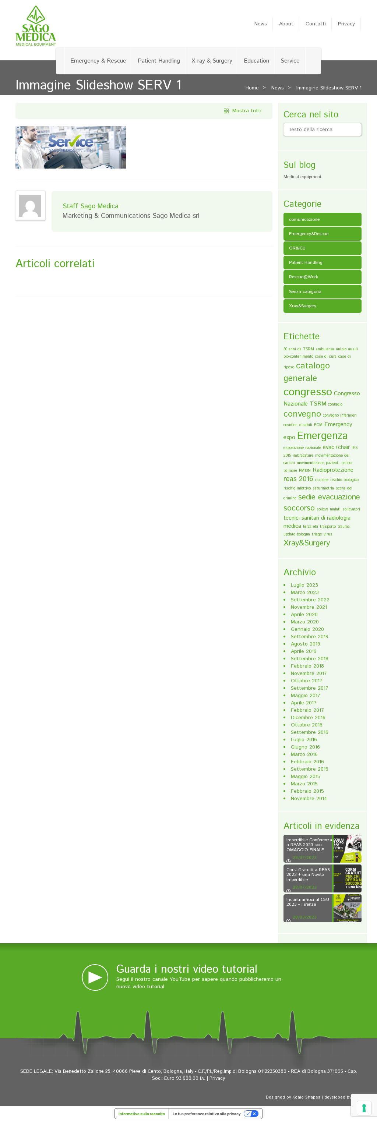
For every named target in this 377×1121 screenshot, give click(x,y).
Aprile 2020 (304, 614)
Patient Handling (159, 61)
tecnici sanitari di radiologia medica (316, 522)
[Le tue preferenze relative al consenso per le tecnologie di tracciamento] (364, 1108)
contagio (335, 404)
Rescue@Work (303, 277)
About (286, 24)
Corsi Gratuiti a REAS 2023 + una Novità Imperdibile (308, 875)
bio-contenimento (298, 357)
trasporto (328, 527)
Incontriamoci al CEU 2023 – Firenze (307, 902)
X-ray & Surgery (211, 61)
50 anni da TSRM (298, 349)
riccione (321, 480)
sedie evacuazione (329, 497)
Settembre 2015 (309, 769)
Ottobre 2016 (307, 725)
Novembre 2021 (309, 607)
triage (317, 534)
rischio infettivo (297, 488)
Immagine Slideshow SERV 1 (329, 88)
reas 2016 (298, 479)
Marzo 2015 (304, 784)
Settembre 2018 (309, 658)
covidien (290, 425)
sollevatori (351, 509)
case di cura (326, 357)
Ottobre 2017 (307, 681)
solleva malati (329, 509)
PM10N (305, 471)
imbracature (303, 456)
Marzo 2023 (305, 592)
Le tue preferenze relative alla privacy (207, 1113)
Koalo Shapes (306, 1097)
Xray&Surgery (302, 306)
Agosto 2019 (305, 644)
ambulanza (325, 349)
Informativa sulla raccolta (142, 1113)
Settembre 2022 (310, 600)
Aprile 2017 (304, 703)
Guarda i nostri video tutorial (186, 969)
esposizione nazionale (302, 448)
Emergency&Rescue (308, 234)
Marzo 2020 (305, 622)
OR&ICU (297, 248)
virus (328, 534)
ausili (353, 349)
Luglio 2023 (304, 585)
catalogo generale (306, 372)
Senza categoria (305, 292)
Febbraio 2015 (307, 791)
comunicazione (304, 219)
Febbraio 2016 (307, 761)
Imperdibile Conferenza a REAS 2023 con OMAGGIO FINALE (309, 845)
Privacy (346, 24)
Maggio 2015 (305, 776)
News (260, 24)
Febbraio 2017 (307, 710)
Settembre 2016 (309, 732)
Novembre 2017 (309, 673)
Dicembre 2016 (308, 717)
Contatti (316, 24)
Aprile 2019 (304, 651)
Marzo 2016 (304, 754)
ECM (318, 425)
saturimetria (323, 488)
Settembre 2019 (309, 636)
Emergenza (322, 436)
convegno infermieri (340, 415)
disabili (305, 425)
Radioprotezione (333, 470)
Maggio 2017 (305, 695)
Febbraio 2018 (307, 666)
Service (290, 61)
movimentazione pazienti (318, 463)
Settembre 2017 (309, 688)
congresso (307, 392)
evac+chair (336, 447)
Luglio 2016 (304, 739)
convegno (302, 414)
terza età (310, 527)
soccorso (299, 508)
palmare (290, 471)
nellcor (347, 463)
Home (252, 88)
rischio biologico (344, 480)
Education (256, 61)
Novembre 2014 (309, 798)
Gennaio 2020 (307, 629)
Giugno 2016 (305, 747)
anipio (341, 349)
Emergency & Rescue (98, 61)
